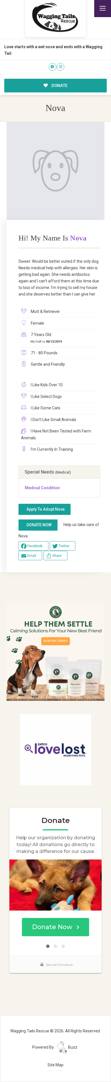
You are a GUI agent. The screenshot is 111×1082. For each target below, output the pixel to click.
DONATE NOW (39, 525)
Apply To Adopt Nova (45, 509)
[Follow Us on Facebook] (52, 67)
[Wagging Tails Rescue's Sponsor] (55, 651)
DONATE (58, 85)
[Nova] (55, 171)
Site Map (55, 1065)
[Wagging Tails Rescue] (55, 17)
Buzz (72, 1047)
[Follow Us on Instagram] (60, 67)
